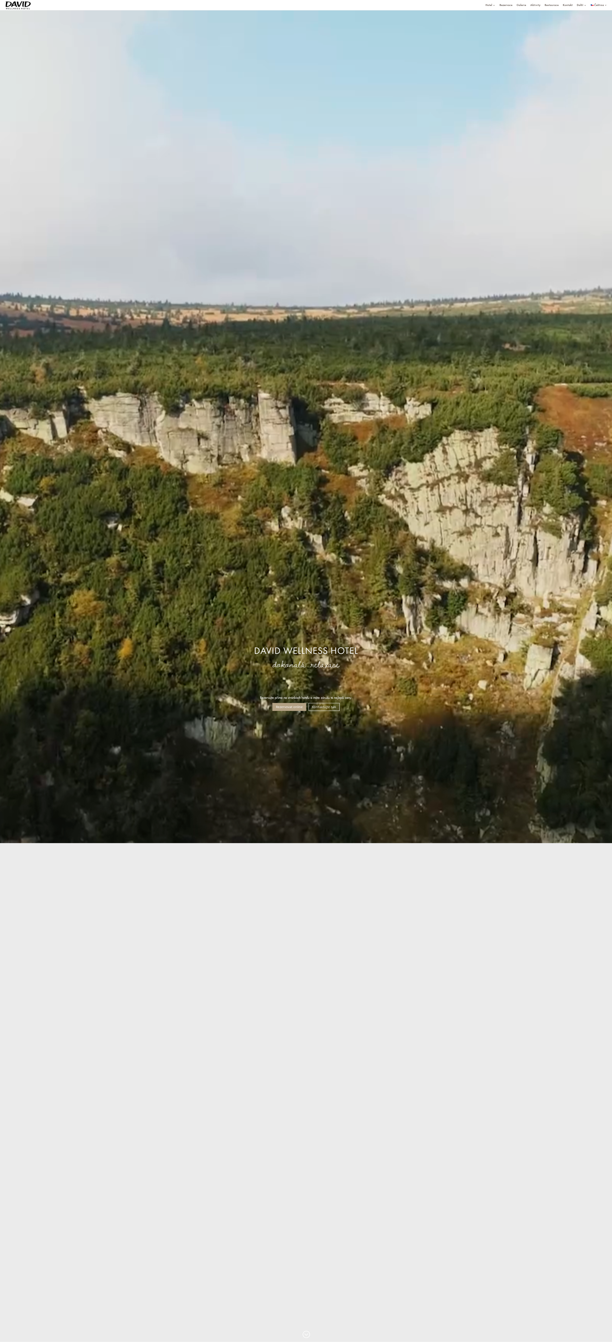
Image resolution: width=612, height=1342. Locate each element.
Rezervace (506, 5)
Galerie (521, 5)
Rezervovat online (289, 707)
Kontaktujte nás (324, 707)
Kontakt (568, 5)
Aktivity (535, 5)
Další (580, 5)
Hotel (489, 5)
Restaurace (552, 5)
